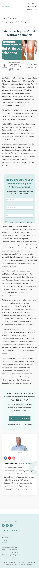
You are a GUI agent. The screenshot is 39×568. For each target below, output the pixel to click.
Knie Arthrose (6, 537)
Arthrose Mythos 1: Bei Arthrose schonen (19, 33)
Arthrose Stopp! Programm (11, 555)
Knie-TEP (5, 540)
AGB (15, 565)
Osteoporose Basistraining (10, 547)
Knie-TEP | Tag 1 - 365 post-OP (12, 552)
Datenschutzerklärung (26, 565)
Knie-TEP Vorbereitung (9, 550)
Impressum (9, 565)
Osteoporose (6, 535)
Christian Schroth (25, 463)
